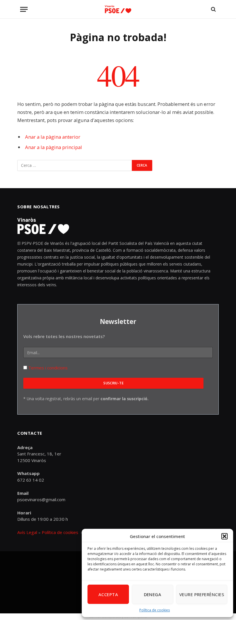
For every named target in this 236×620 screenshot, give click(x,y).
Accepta (108, 594)
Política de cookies (154, 610)
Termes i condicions (47, 368)
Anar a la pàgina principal (53, 147)
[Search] (213, 9)
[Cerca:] (74, 165)
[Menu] (24, 9)
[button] (224, 536)
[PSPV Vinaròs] (118, 9)
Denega (152, 594)
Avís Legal (27, 532)
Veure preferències (201, 594)
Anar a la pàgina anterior (52, 136)
